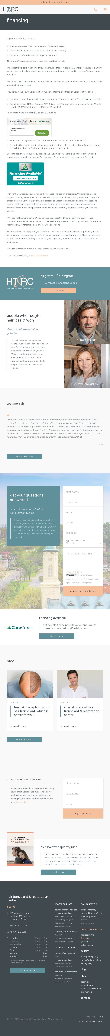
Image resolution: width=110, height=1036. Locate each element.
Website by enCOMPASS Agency (90, 1021)
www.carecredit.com (39, 255)
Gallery (85, 950)
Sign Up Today (83, 813)
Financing (85, 938)
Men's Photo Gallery (89, 957)
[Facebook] (7, 907)
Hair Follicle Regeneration (64, 938)
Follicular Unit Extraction (63, 923)
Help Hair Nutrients (87, 923)
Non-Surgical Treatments (66, 931)
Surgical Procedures (63, 913)
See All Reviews (24, 457)
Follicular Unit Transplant (63, 926)
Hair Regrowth (89, 903)
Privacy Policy (90, 1017)
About (84, 975)
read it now (58, 872)
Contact (85, 997)
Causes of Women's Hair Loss (65, 955)
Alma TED (58, 935)
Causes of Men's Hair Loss (66, 910)
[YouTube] (10, 907)
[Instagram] (14, 907)
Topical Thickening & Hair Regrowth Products (91, 915)
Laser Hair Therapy (88, 910)
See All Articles (24, 740)
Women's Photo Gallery (91, 960)
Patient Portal (28, 970)
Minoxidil (84, 920)
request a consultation (83, 591)
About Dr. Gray (87, 985)
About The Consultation (91, 988)
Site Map (100, 1017)
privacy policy (20, 802)
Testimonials (86, 992)
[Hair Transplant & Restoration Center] (9, 9)
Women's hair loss (65, 947)
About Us (85, 982)
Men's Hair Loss (63, 903)
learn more (58, 290)
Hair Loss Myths (87, 935)
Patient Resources (91, 929)
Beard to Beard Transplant (64, 916)
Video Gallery (86, 963)
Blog (83, 969)
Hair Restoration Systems (64, 942)
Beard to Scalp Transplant (64, 920)
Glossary (84, 941)
